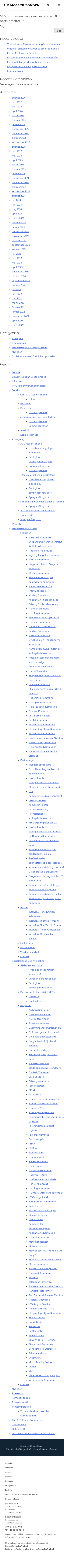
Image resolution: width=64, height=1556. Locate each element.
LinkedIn (9, 1477)
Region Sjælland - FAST (42, 1308)
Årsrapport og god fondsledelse (38, 417)
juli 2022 (16, 289)
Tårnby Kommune (39, 559)
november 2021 (20, 316)
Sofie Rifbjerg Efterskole (42, 1348)
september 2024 (21, 191)
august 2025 (19, 146)
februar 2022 (19, 307)
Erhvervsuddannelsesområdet (29, 377)
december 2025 (20, 129)
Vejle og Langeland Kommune (45, 555)
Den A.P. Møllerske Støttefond (37, 475)
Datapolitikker (20, 1429)
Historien (25, 403)
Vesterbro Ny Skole (39, 715)
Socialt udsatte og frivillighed (28, 961)
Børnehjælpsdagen (39, 1050)
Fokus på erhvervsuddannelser (29, 385)
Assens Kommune (39, 1023)
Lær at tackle (36, 1219)
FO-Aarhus (35, 1094)
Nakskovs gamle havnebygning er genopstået (32, 57)
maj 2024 (17, 209)
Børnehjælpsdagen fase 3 (43, 1054)
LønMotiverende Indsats (42, 1179)
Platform (33, 1148)
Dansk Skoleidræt (39, 671)
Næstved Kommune (40, 537)
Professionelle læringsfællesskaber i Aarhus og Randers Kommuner (45, 831)
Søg (2, 26)
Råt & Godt (35, 1322)
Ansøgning (18, 338)
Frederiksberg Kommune (42, 742)
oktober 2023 (19, 240)
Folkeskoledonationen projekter (29, 347)
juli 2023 (16, 253)
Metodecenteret (38, 1246)
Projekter (17, 524)
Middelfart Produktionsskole (45, 1259)
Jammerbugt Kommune (42, 1201)
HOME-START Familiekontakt (46, 1192)
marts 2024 (18, 218)
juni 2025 (17, 151)
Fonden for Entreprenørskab (44, 1099)
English (8, 1490)
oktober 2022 (19, 276)
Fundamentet (36, 1157)
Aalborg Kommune (39, 1010)
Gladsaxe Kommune (40, 1170)
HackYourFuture (38, 1175)
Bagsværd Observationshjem (45, 1027)
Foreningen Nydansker (41, 1112)
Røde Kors (34, 1326)
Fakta (32, 399)
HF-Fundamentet (38, 1161)
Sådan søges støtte (31, 965)
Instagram (9, 1481)
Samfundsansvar (38, 426)
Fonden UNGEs (37, 1108)
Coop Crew (35, 1357)
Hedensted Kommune (41, 698)
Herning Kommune (39, 613)
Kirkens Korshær (38, 1215)
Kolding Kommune (39, 631)
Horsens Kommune (39, 622)
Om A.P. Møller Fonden (33, 394)
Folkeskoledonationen (24, 528)
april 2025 (17, 160)
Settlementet (36, 1331)
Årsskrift (25, 430)
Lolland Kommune (39, 1237)
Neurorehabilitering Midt (43, 1268)
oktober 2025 (19, 138)
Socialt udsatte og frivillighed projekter (33, 356)
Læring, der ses (37, 800)
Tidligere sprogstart (40, 764)
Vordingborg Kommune (42, 1380)
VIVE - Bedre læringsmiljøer (44, 1375)
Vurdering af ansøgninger (43, 978)
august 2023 (19, 249)
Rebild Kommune (38, 720)
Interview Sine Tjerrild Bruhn (45, 925)
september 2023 (21, 245)
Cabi (31, 1059)
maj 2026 (17, 106)
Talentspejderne (38, 1353)
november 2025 (20, 133)
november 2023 (20, 236)
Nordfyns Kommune (40, 702)
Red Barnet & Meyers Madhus (46, 1295)
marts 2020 (18, 325)
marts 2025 (18, 164)
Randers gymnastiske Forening (46, 1286)
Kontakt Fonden (21, 1398)
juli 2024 (16, 200)
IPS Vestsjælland (38, 1197)
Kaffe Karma (35, 1206)
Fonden (16, 390)
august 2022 (18, 285)
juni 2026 (17, 102)
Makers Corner (37, 1317)
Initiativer (17, 381)
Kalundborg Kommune (41, 582)
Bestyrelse (26, 408)
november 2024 (20, 182)
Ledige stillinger (29, 435)
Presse (8, 1472)
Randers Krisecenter (40, 1291)
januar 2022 (18, 311)
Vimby (32, 1366)
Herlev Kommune (38, 1184)
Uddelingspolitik (38, 412)
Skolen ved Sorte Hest (41, 1344)
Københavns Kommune (42, 724)
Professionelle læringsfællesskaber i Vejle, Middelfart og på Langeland (44, 782)
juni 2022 (17, 294)
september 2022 (21, 280)
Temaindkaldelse (21, 1406)
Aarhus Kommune (39, 608)
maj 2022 (17, 298)
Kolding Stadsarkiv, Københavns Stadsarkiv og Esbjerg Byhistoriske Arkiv (43, 600)
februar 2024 (19, 222)
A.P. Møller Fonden (31, 443)
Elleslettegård (36, 1077)
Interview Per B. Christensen (45, 929)
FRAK (32, 1143)
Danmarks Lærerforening (43, 626)
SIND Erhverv (36, 1335)
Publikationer (27, 947)
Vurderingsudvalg (30, 952)
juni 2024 (17, 204)
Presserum (18, 1393)
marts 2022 (18, 303)
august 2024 (18, 196)
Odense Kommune (39, 684)
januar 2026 (18, 124)
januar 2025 (18, 173)
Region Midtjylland (39, 1299)
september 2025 (21, 142)
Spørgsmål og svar (39, 466)
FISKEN (33, 1090)
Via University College (41, 1362)
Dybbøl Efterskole (39, 1072)
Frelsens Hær (36, 1152)
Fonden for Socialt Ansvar (43, 1103)
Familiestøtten (37, 1085)
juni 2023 (17, 258)
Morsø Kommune (38, 1264)
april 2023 (17, 267)
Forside (16, 372)
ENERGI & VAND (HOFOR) (44, 617)
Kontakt (24, 956)
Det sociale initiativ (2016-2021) (37, 992)
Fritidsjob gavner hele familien (45, 1032)
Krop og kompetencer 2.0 (43, 822)
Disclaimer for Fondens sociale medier (33, 1433)
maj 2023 (17, 262)
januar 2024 (18, 227)
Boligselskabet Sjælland (42, 1036)
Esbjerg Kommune (39, 1081)
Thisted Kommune (39, 573)
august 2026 (19, 97)
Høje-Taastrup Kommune (43, 706)
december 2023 (20, 231)
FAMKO (33, 1277)
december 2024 (20, 178)
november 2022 (20, 271)
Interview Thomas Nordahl (44, 920)
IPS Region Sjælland (40, 1304)
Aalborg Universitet (40, 1014)
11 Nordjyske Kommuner (42, 747)
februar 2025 (19, 169)
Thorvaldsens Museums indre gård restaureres (33, 44)
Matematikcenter (38, 1241)
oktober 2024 (19, 187)
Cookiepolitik (19, 1424)
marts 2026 (18, 115)
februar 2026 (19, 120)
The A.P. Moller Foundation (27, 1420)
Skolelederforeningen (41, 577)
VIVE (31, 1371)
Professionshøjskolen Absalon (46, 738)
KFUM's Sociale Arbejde (42, 1210)
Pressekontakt (20, 1402)
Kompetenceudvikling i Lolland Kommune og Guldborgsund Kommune (46, 898)
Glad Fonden (36, 1166)
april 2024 (17, 213)
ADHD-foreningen (39, 1019)
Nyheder (17, 352)
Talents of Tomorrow (40, 1282)
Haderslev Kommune (40, 550)
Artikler (24, 907)
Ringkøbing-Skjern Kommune (45, 729)
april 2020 (17, 320)
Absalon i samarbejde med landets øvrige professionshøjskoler (44, 662)
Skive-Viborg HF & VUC (42, 1340)
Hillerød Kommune (39, 635)
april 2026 (17, 111)
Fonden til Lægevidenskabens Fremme (29, 62)
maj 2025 (17, 155)
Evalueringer (19, 343)
